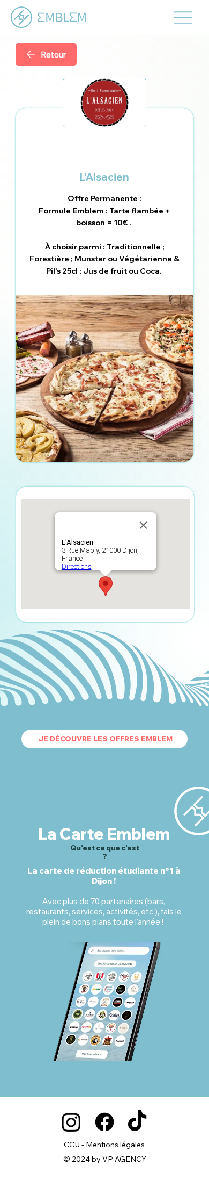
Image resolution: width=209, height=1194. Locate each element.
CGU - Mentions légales (104, 1144)
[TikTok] (137, 1122)
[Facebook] (104, 1122)
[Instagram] (71, 1122)
